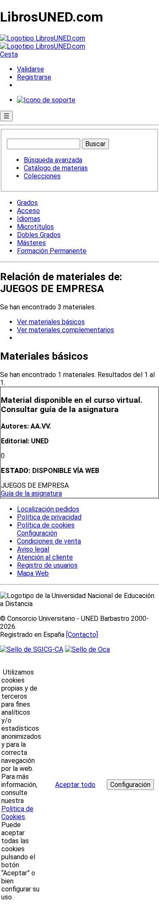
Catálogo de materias (56, 168)
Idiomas (28, 219)
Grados (27, 203)
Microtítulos (35, 227)
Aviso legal (33, 549)
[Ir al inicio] (42, 42)
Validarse (30, 69)
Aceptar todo (75, 785)
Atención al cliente (45, 557)
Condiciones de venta (49, 541)
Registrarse (34, 77)
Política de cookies (46, 525)
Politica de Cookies (17, 813)
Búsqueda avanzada (53, 160)
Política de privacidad (49, 517)
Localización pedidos (48, 509)
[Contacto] (82, 635)
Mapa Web (33, 573)
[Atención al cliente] (46, 100)
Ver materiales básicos (51, 322)
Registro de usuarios (47, 565)
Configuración (36, 533)
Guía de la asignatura (31, 493)
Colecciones (42, 176)
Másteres (31, 243)
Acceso (28, 211)
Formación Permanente (51, 251)
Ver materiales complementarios (65, 330)
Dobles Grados (39, 235)
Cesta (9, 54)
